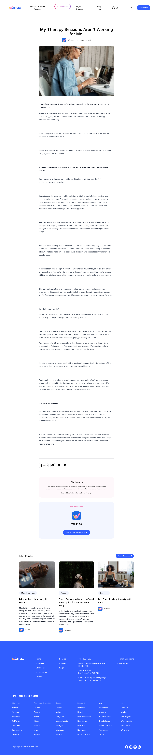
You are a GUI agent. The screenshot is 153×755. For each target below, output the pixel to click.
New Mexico (82, 725)
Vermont (124, 708)
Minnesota (60, 730)
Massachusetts (62, 721)
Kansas (37, 734)
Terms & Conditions (125, 659)
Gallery (39, 677)
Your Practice (41, 672)
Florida (37, 708)
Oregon (102, 712)
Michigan (59, 725)
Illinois (36, 721)
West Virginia (126, 721)
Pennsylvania (105, 716)
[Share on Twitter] (59, 465)
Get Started (143, 8)
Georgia (37, 712)
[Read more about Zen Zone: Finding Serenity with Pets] (116, 574)
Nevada (80, 712)
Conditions (40, 668)
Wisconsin (125, 725)
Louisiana (60, 708)
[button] (76, 532)
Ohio (101, 703)
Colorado (16, 725)
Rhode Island (104, 721)
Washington (126, 716)
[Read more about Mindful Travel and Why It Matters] (37, 574)
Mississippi (60, 734)
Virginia (124, 712)
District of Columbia (42, 703)
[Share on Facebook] (52, 465)
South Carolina (105, 725)
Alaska (15, 708)
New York (81, 730)
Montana (81, 708)
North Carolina (83, 734)
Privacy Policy (123, 663)
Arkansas (16, 716)
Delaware (16, 734)
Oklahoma (103, 708)
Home (38, 659)
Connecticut (17, 730)
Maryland (60, 716)
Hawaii (36, 716)
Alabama (15, 703)
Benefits (62, 659)
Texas (101, 734)
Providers (40, 663)
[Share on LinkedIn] (65, 465)
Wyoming (125, 730)
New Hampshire (84, 716)
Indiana (37, 725)
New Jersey (82, 721)
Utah (123, 703)
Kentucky (60, 703)
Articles (62, 663)
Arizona (15, 712)
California (16, 721)
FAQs (61, 668)
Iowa (36, 730)
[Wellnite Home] (15, 7)
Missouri (81, 703)
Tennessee (103, 730)
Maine (58, 712)
